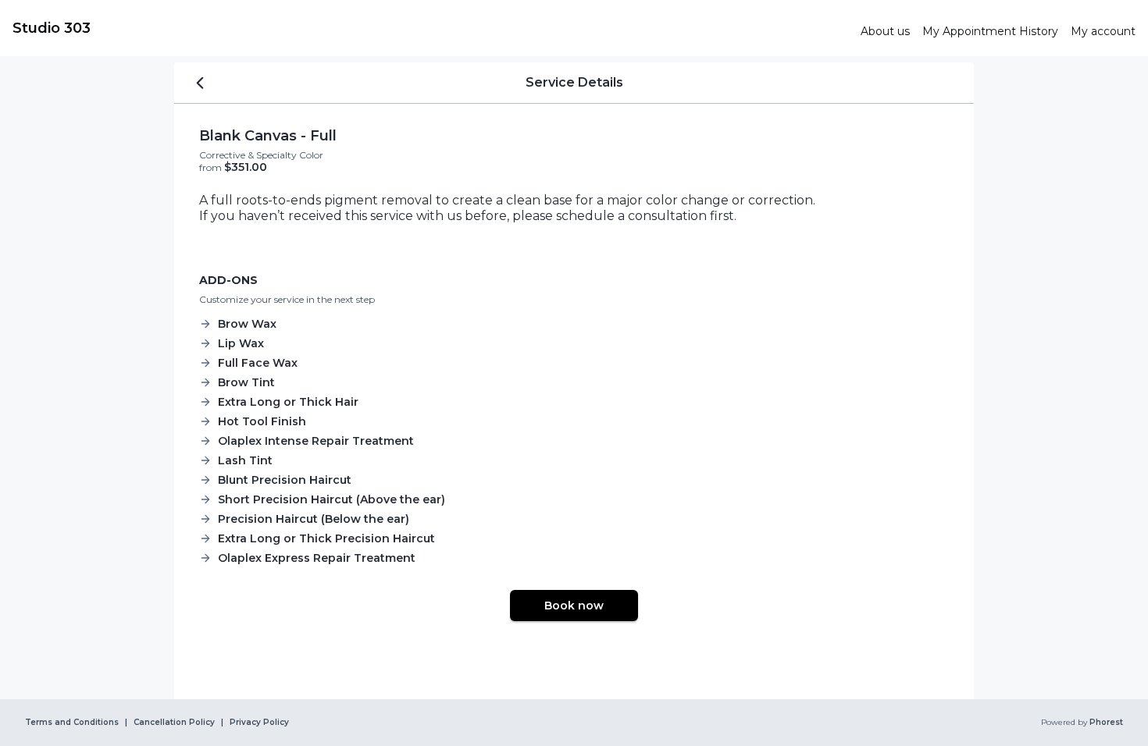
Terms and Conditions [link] (72, 722)
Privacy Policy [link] (259, 722)
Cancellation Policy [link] (174, 722)
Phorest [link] (1106, 722)
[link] (430, 28)
